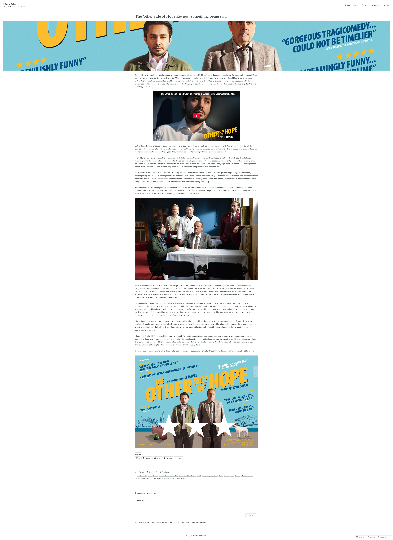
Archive (150, 476)
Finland (193, 476)
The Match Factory (156, 478)
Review (167, 472)
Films (189, 476)
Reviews (237, 476)
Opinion (226, 476)
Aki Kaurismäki (142, 476)
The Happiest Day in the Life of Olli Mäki (162, 78)
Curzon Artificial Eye (171, 476)
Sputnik (146, 478)
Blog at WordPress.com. (196, 535)
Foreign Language (207, 476)
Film (163, 472)
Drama (181, 476)
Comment (251, 515)
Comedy (162, 476)
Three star (182, 478)
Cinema (155, 476)
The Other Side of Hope (171, 478)
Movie (216, 476)
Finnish (199, 476)
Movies (221, 476)
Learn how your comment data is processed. (188, 522)
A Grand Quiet (9, 4)
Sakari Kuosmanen (247, 476)
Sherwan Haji (139, 478)
